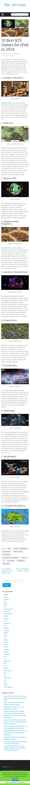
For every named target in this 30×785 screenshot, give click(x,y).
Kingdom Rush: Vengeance (11, 558)
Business (6, 599)
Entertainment (8, 614)
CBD (5, 607)
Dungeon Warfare (6, 103)
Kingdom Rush (5, 248)
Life (5, 659)
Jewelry (6, 652)
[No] (28, 778)
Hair (5, 637)
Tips (5, 680)
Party (5, 666)
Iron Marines (6, 554)
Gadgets (6, 628)
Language (7, 654)
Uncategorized (8, 687)
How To (6, 647)
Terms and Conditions (11, 782)
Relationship (7, 671)
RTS (2, 60)
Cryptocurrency (8, 609)
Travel (6, 685)
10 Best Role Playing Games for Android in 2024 (6, 571)
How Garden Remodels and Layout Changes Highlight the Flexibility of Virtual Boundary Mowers (15, 748)
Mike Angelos (17, 54)
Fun (5, 626)
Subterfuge (6, 564)
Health (6, 640)
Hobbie (6, 642)
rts (3, 561)
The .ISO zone (15, 5)
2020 (9, 548)
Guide (5, 635)
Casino (6, 604)
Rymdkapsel (21, 561)
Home (5, 644)
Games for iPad (17, 551)
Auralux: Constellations (20, 548)
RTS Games (10, 561)
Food (5, 621)
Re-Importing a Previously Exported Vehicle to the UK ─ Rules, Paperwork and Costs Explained (15, 722)
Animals (6, 595)
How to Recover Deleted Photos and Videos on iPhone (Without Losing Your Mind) (15, 698)
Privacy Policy (21, 782)
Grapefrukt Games (15, 481)
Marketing (7, 661)
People (6, 668)
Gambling (7, 630)
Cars (5, 602)
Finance (6, 618)
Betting (6, 597)
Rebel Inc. (25, 558)
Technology (11, 56)
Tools (5, 682)
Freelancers (7, 623)
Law (5, 656)
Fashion (6, 616)
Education (7, 611)
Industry (6, 649)
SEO (5, 673)
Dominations (6, 551)
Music (5, 664)
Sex (5, 675)
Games (6, 56)
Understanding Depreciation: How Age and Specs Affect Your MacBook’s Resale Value (15, 733)
